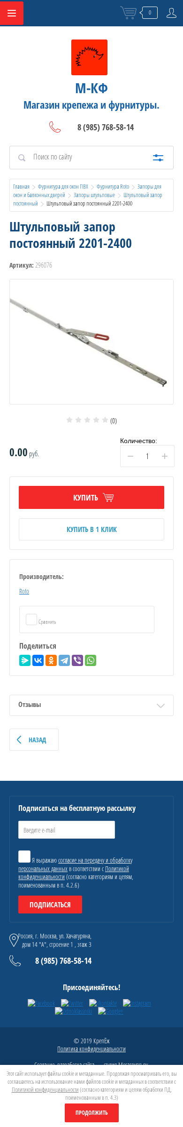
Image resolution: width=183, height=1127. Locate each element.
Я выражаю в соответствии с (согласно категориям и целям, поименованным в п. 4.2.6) (75, 872)
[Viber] (77, 660)
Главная (21, 186)
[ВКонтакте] (38, 660)
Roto (24, 591)
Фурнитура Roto (113, 186)
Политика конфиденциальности (91, 1048)
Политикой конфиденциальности (45, 1089)
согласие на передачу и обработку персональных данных (75, 864)
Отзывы (29, 704)
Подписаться (50, 904)
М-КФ (91, 87)
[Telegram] (64, 660)
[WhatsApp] (90, 660)
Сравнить (47, 622)
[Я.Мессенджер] (24, 660)
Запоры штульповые (94, 194)
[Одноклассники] (51, 660)
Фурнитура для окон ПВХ (63, 186)
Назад (37, 739)
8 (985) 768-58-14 (105, 127)
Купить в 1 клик (92, 529)
